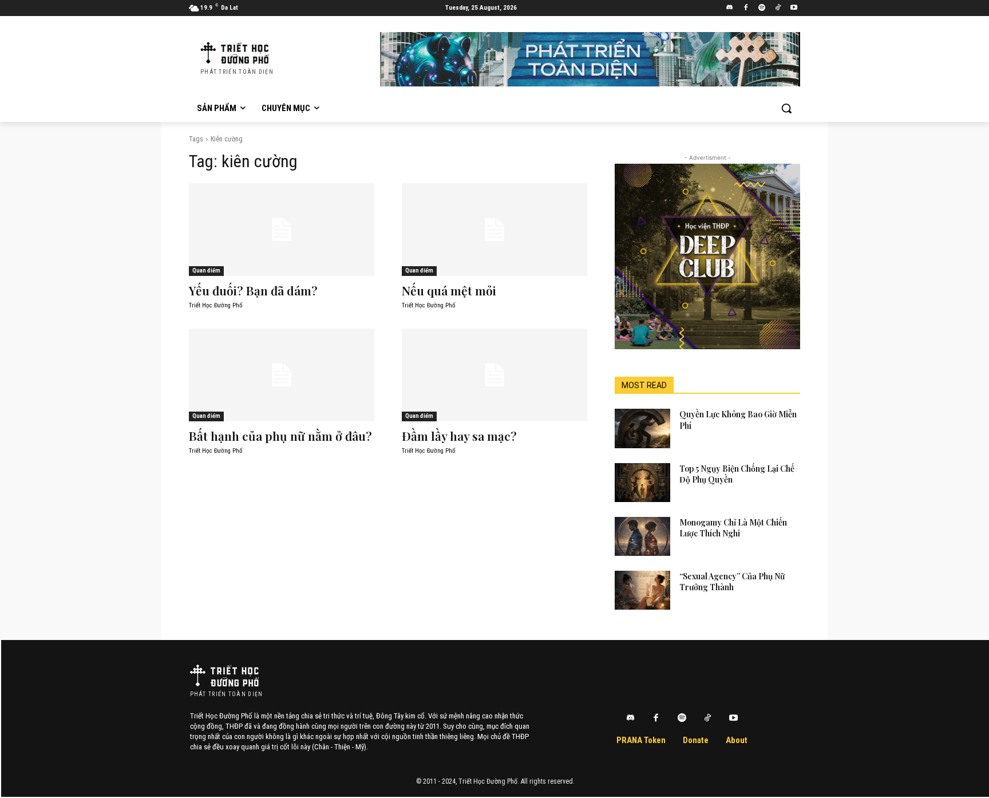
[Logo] (224, 675)
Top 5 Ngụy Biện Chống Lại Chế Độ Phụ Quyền (736, 474)
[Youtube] (793, 8)
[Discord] (730, 8)
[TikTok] (777, 8)
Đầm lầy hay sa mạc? (459, 436)
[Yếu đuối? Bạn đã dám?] (281, 229)
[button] (786, 108)
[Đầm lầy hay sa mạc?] (494, 375)
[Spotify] (762, 8)
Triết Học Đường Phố (216, 305)
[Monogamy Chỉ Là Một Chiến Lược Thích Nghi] (642, 536)
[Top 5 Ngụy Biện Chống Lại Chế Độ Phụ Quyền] (642, 482)
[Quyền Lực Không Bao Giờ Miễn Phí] (642, 428)
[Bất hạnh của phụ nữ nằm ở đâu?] (281, 375)
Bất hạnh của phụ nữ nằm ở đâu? (280, 436)
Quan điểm (206, 270)
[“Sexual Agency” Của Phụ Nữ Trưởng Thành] (642, 590)
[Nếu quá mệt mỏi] (494, 229)
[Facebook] (746, 8)
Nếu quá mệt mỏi (449, 290)
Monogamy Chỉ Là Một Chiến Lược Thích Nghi (733, 528)
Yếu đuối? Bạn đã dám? (253, 290)
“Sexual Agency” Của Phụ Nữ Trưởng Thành (732, 582)
